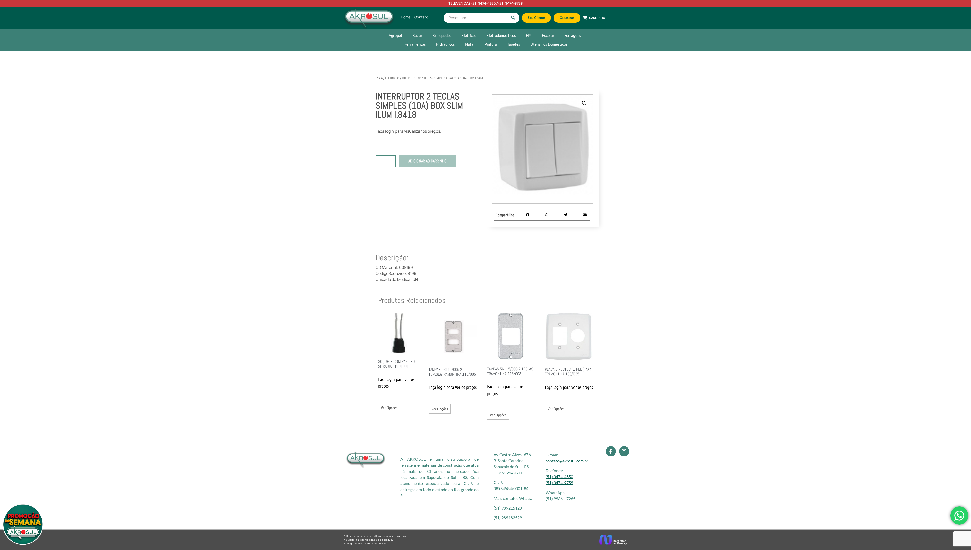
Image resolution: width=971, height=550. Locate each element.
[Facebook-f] (611, 451)
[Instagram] (624, 451)
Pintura (490, 44)
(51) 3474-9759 (510, 3)
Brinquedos (441, 35)
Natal (469, 44)
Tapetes (513, 44)
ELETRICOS (392, 77)
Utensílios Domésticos (549, 44)
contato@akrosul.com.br (567, 460)
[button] (584, 103)
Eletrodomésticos (501, 35)
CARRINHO (597, 18)
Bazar (417, 35)
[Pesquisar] (513, 18)
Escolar (548, 35)
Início (379, 77)
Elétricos (468, 35)
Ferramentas (415, 44)
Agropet (395, 35)
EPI (529, 35)
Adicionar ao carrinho (427, 161)
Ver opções (389, 407)
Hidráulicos (445, 44)
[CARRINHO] (585, 18)
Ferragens (572, 35)
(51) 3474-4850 (483, 3)
